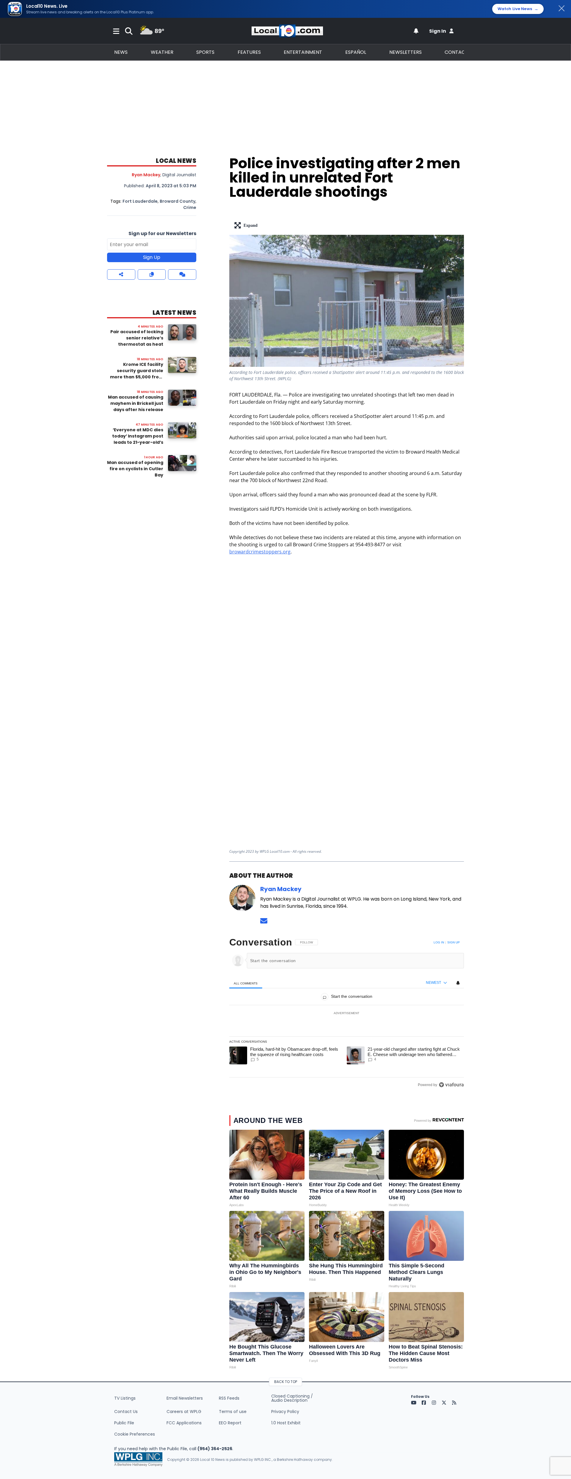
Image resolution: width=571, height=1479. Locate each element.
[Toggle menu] (116, 30)
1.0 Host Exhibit (286, 1423)
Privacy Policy (285, 1411)
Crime (189, 207)
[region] (346, 1013)
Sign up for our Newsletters (162, 233)
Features (249, 52)
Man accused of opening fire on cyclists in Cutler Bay (135, 469)
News (121, 52)
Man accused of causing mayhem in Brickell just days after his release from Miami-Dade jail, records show (135, 409)
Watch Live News (518, 9)
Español (355, 52)
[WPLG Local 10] (287, 30)
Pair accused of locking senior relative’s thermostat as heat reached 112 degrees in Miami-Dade (136, 344)
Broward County (177, 201)
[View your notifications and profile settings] (416, 31)
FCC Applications (184, 1423)
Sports (205, 52)
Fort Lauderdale (140, 201)
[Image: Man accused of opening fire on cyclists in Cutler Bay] (182, 463)
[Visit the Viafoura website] (451, 1084)
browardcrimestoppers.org (260, 551)
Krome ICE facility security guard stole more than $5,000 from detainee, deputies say (136, 373)
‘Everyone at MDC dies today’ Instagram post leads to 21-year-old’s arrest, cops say (137, 439)
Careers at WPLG (184, 1411)
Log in (439, 942)
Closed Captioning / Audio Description (292, 1398)
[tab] (245, 983)
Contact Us (126, 1411)
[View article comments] (182, 274)
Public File (124, 1423)
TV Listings (125, 1398)
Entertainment (303, 52)
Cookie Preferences (134, 1434)
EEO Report (230, 1423)
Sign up (453, 942)
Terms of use (233, 1411)
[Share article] (121, 274)
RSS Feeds (229, 1398)
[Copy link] (152, 274)
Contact (456, 52)
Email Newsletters (185, 1398)
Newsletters (405, 52)
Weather (162, 52)
